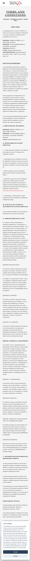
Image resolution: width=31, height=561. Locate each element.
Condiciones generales (16, 19)
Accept (15, 552)
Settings (15, 556)
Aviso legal (6, 19)
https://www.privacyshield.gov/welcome (13, 190)
